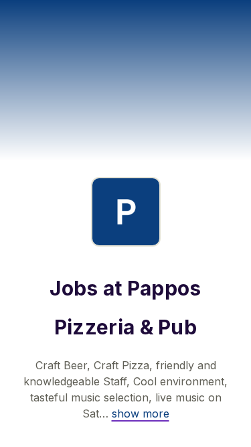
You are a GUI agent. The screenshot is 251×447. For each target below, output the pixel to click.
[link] (140, 413)
